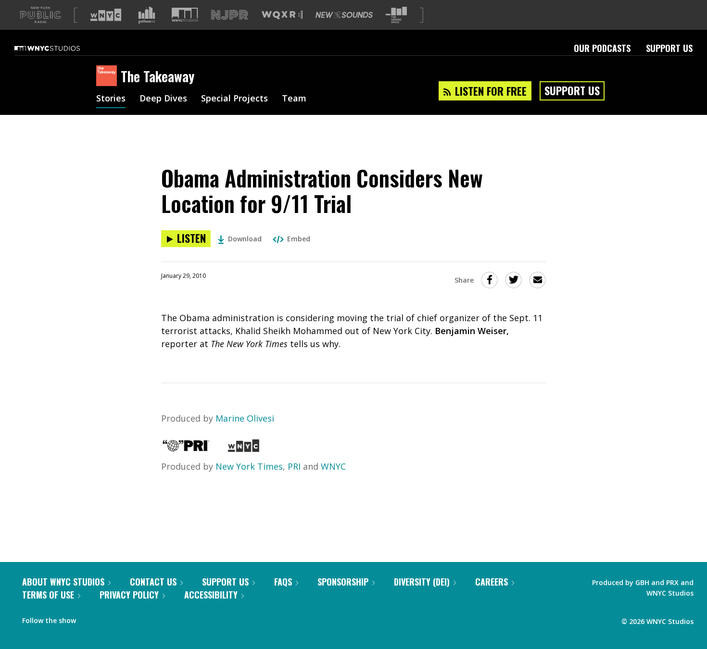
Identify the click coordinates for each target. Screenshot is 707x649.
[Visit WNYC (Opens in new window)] (105, 15)
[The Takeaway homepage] (108, 76)
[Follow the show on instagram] (127, 618)
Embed (298, 238)
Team (294, 99)
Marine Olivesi (244, 418)
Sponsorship (342, 581)
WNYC (333, 466)
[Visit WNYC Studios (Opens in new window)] (185, 15)
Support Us (669, 48)
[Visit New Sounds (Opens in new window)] (344, 15)
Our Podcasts (602, 48)
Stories (111, 99)
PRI (294, 466)
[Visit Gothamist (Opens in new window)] (147, 15)
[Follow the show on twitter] (108, 618)
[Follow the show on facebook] (90, 618)
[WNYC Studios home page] (59, 48)
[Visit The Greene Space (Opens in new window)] (396, 15)
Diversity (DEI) (422, 581)
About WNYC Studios (63, 581)
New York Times (249, 466)
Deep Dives (163, 99)
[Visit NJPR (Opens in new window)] (229, 15)
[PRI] (186, 448)
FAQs (283, 581)
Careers (491, 581)
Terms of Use (48, 594)
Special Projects (234, 99)
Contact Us (153, 581)
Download (245, 238)
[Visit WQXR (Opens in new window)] (282, 15)
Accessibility (211, 594)
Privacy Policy (129, 594)
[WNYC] (243, 448)
